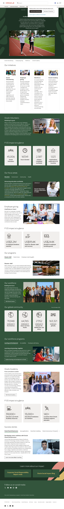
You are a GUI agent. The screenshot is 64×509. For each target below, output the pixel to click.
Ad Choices (31, 502)
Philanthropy (22, 6)
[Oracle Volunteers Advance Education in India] (46, 189)
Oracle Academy (36, 60)
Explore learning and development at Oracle (16, 359)
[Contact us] (60, 3)
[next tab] (59, 431)
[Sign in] (57, 3)
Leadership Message (14, 6)
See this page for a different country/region (38, 14)
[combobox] (32, 2)
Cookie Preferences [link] (25, 502)
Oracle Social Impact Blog (46, 473)
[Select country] (55, 3)
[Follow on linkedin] (16, 487)
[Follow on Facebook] (8, 487)
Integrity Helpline (48, 502)
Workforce (27, 60)
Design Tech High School (16, 186)
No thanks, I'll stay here (48, 11)
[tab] (7, 177)
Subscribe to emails (41, 502)
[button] (3, 3)
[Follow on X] (5, 487)
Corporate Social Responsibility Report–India (17, 473)
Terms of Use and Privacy (16, 502)
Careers (35, 502)
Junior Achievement (18, 194)
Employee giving (19, 60)
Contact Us (54, 502)
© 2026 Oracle (6, 501)
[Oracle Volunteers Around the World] (46, 125)
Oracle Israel (23, 9)
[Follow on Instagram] (13, 487)
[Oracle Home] (10, 3)
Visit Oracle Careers (10, 301)
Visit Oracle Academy (11, 394)
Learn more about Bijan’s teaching (14, 457)
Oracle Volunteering (8, 60)
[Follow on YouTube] (11, 487)
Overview (6, 6)
